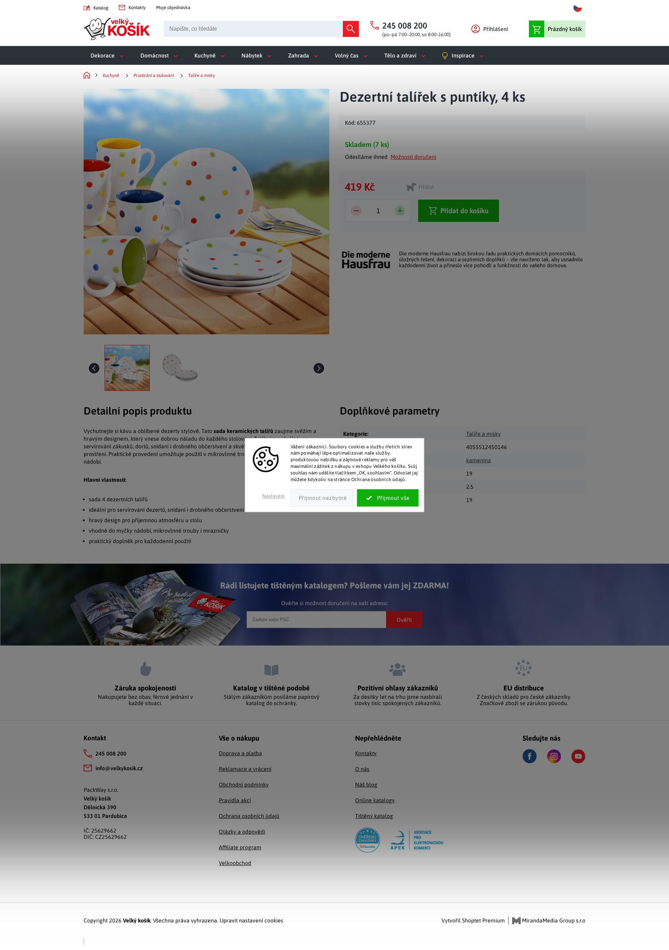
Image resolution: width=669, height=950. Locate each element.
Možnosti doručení (413, 157)
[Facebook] (530, 756)
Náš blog (366, 784)
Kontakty (137, 7)
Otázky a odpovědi (242, 831)
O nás (362, 769)
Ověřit (404, 619)
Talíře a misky (483, 434)
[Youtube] (578, 756)
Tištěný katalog (374, 816)
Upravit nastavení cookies (251, 920)
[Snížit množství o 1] (356, 211)
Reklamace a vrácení (245, 769)
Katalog (100, 7)
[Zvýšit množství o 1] (400, 211)
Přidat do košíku (464, 211)
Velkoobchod (235, 863)
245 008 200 (110, 753)
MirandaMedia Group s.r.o (553, 920)
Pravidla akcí (235, 800)
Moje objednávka (173, 7)
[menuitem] (108, 55)
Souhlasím (388, 498)
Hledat (351, 29)
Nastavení (273, 496)
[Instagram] (554, 756)
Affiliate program (240, 847)
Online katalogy (375, 800)
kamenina (478, 460)
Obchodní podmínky (244, 784)
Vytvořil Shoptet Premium (473, 920)
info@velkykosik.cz (119, 768)
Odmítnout (322, 498)
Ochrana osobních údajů (249, 816)
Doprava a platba (240, 753)
